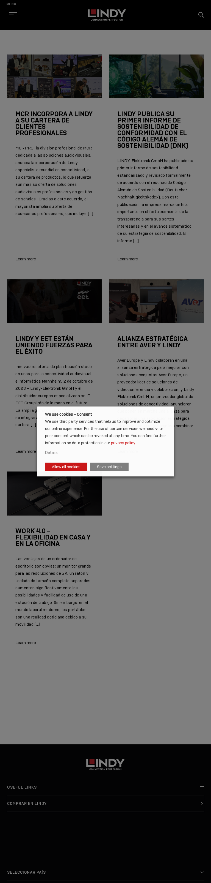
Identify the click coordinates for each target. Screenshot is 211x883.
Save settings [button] (109, 466)
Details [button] (51, 452)
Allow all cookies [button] (66, 466)
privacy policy (123, 442)
